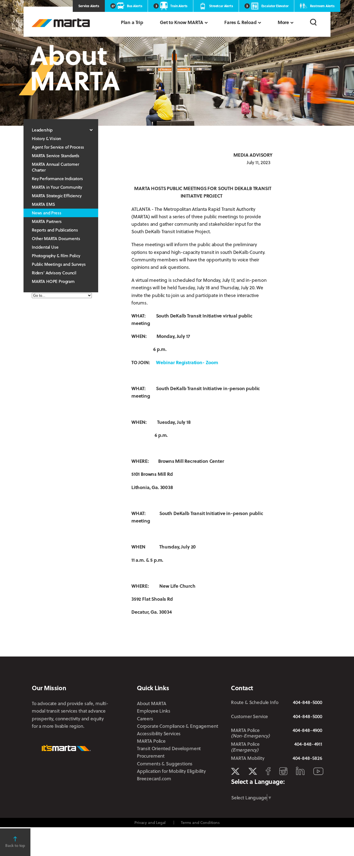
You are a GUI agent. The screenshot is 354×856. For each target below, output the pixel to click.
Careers (145, 718)
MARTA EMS (43, 204)
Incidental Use (45, 247)
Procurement (151, 755)
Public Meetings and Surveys (58, 264)
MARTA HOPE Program (53, 281)
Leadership (42, 130)
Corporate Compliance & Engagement (177, 726)
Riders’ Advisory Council (54, 273)
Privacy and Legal (150, 822)
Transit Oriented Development (169, 748)
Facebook (268, 771)
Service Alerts (88, 5)
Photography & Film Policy (56, 256)
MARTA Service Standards (55, 156)
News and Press (46, 213)
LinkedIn (300, 771)
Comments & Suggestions (164, 763)
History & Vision (46, 138)
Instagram (283, 771)
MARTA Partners (47, 221)
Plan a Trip (132, 22)
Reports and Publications (55, 230)
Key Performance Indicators (57, 178)
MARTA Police (151, 740)
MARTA (61, 23)
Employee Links (153, 710)
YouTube (318, 771)
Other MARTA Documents (56, 238)
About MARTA (151, 703)
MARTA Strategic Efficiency (57, 196)
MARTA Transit (235, 771)
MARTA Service (252, 771)
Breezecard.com (154, 778)
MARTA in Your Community (57, 187)
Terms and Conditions (200, 822)
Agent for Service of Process (58, 147)
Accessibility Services (159, 733)
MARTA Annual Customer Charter (55, 167)
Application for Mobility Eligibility (171, 771)
